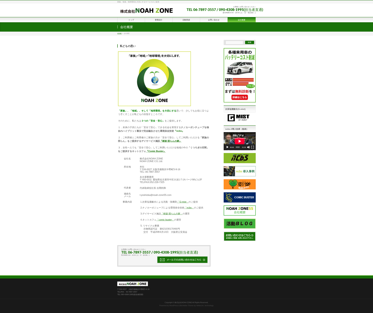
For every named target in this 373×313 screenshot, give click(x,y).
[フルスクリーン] (252, 147)
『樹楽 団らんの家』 (171, 141)
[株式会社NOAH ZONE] (146, 12)
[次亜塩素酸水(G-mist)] (240, 121)
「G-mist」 (183, 202)
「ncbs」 (189, 207)
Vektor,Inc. (200, 306)
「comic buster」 (165, 220)
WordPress (173, 306)
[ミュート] (248, 147)
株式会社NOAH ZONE (183, 302)
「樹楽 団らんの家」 (172, 213)
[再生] (227, 147)
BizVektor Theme (186, 306)
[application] (240, 141)
